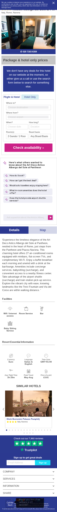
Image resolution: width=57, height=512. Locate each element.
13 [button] (41, 430)
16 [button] (50, 430)
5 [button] (18, 430)
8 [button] (27, 430)
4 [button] (15, 430)
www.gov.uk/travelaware (49, 509)
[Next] (53, 409)
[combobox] (28, 107)
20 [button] (32, 433)
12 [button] (38, 430)
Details (14, 230)
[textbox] (30, 107)
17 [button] (24, 433)
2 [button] (9, 430)
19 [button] (29, 433)
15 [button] (47, 430)
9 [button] (29, 430)
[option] (28, 409)
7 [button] (24, 430)
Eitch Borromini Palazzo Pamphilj (23, 419)
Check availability (27, 147)
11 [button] (35, 430)
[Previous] (3, 409)
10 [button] (32, 430)
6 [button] (21, 430)
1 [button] (6, 430)
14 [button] (44, 430)
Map (43, 230)
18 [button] (27, 433)
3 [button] (12, 430)
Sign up (43, 462)
